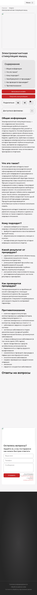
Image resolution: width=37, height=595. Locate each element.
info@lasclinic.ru (18, 521)
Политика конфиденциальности (18, 584)
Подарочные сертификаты (12, 547)
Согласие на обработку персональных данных (18, 589)
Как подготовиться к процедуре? (12, 404)
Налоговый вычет (8, 553)
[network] (31, 527)
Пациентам (6, 550)
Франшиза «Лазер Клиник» (12, 560)
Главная (4, 8)
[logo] (10, 2)
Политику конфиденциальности (28, 480)
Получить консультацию (19, 96)
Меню (28, 3)
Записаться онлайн (18, 91)
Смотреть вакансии (17, 573)
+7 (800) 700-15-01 (18, 517)
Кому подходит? (12, 75)
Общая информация (14, 69)
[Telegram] (14, 527)
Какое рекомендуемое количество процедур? (13, 426)
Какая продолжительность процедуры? (15, 388)
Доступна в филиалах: (13, 111)
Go (3, 556)
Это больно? (8, 412)
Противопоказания (13, 86)
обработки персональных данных (27, 476)
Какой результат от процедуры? (18, 79)
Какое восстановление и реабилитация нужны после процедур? (16, 396)
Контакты (5, 541)
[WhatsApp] (6, 527)
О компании (6, 537)
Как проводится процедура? (17, 82)
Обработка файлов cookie (18, 587)
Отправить (11, 475)
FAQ (3, 544)
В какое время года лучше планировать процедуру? (15, 419)
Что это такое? (12, 72)
